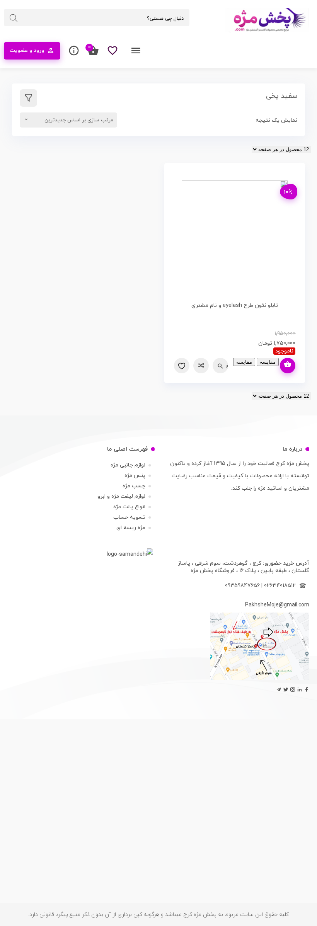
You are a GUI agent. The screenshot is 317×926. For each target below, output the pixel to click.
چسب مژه (134, 486)
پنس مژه (134, 475)
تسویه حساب (129, 517)
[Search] (13, 18)
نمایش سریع (227, 365)
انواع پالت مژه (129, 507)
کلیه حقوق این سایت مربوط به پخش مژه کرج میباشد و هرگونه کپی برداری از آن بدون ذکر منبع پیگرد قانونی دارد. (158, 914)
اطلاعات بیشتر (287, 365)
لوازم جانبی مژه (128, 465)
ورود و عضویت (27, 50)
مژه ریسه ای (130, 527)
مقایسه (201, 365)
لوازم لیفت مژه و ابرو (121, 496)
